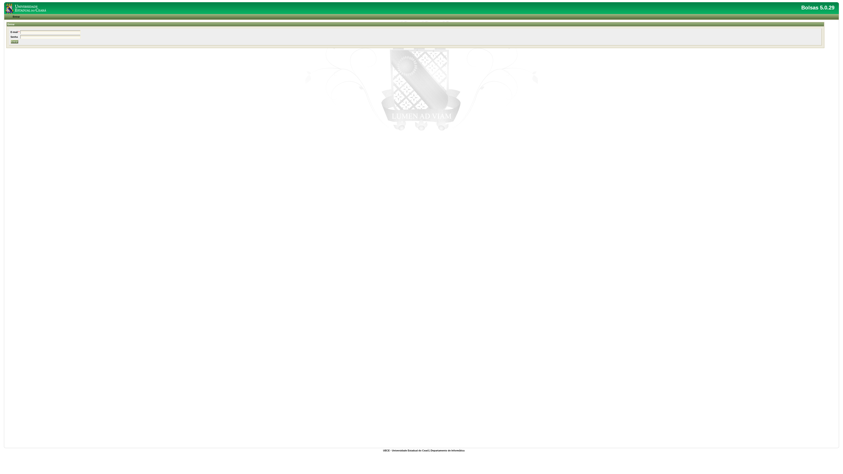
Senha (14, 37)
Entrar (16, 16)
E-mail (14, 32)
